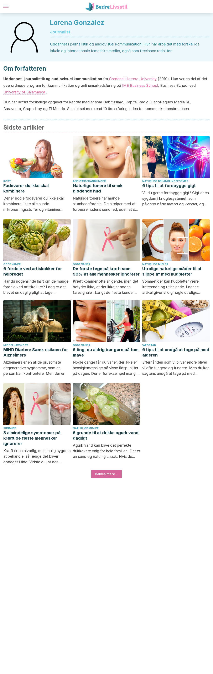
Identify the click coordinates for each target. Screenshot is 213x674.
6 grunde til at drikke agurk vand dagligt (106, 435)
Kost (7, 181)
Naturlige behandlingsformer (165, 181)
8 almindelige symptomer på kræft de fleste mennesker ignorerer (32, 438)
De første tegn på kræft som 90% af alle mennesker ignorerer (106, 271)
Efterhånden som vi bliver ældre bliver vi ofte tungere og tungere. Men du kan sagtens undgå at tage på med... (175, 368)
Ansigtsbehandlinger (89, 181)
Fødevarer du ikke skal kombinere (26, 188)
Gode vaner (12, 264)
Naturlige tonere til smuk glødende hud (98, 188)
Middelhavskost (15, 345)
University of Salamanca (24, 92)
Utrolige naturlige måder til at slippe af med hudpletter (172, 271)
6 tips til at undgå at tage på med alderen (175, 352)
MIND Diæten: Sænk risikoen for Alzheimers (35, 352)
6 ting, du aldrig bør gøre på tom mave (106, 352)
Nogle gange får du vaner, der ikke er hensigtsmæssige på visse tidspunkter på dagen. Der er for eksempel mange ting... (105, 368)
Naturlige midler (155, 264)
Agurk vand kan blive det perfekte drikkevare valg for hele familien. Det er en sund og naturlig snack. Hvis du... (106, 451)
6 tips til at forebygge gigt (169, 185)
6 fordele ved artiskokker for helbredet (32, 271)
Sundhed (9, 428)
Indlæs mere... (106, 474)
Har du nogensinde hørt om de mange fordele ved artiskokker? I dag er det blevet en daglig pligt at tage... (35, 287)
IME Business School (140, 85)
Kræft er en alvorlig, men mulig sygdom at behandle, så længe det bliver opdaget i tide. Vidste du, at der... (37, 456)
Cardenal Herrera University (133, 79)
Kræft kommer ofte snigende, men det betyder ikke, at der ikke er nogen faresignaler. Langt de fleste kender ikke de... (105, 287)
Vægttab (149, 345)
